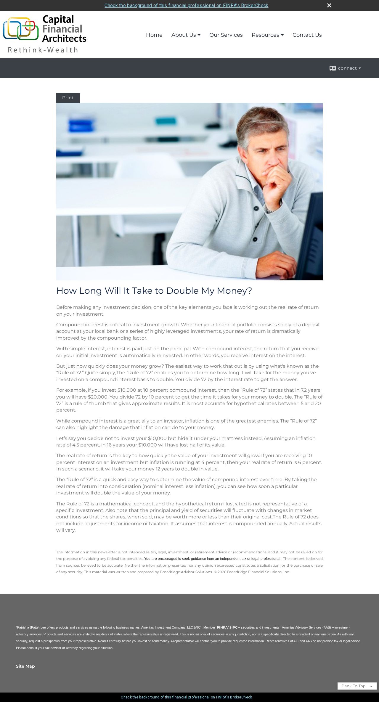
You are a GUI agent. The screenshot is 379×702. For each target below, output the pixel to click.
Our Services (226, 35)
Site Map (25, 666)
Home (154, 35)
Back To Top (354, 686)
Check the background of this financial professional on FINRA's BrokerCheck (186, 5)
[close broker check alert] (329, 5)
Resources (265, 35)
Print (68, 97)
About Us (183, 35)
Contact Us (307, 35)
